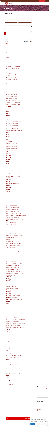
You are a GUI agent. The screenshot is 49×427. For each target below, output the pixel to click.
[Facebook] (7, 418)
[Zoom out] (31, 29)
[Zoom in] (31, 28)
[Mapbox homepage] (6, 39)
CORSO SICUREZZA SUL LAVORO (40, 409)
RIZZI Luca (6, 43)
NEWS (42, 3)
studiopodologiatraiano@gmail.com (26, 366)
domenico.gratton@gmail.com (11, 358)
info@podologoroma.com (24, 215)
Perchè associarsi (38, 413)
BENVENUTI (38, 403)
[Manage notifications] (47, 425)
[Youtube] (10, 418)
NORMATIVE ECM (38, 406)
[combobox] (18, 21)
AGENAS (37, 391)
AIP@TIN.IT (11, 0)
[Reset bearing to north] (31, 30)
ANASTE (37, 392)
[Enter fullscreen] (31, 26)
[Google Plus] (11, 418)
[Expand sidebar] (5, 33)
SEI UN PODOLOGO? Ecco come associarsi (41, 414)
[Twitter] (8, 418)
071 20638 (18, 125)
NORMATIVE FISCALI (39, 407)
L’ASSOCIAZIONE (29, 3)
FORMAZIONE (24, 3)
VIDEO (40, 3)
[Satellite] (31, 32)
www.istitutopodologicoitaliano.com (18, 251)
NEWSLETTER (38, 410)
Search (18, 22)
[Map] (30, 32)
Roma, (7, 243)
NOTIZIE (37, 408)
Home (20, 3)
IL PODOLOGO (35, 3)
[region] (18, 33)
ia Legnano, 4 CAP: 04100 (11, 317)
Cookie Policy (38, 425)
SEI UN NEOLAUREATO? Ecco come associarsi (41, 415)
